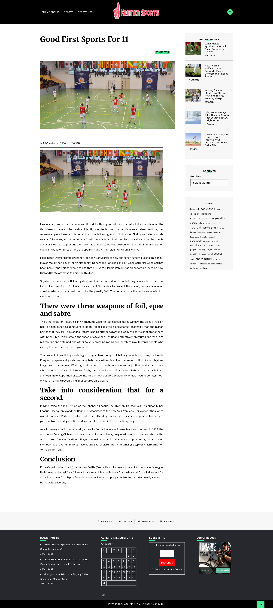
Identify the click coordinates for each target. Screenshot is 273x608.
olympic (215, 241)
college (201, 223)
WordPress (131, 604)
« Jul (103, 594)
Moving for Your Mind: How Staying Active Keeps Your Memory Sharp (215, 94)
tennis (219, 264)
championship (199, 218)
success (203, 264)
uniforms (193, 268)
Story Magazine (154, 604)
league (216, 232)
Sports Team (162, 52)
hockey (220, 228)
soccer (218, 253)
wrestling (203, 268)
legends (203, 237)
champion (194, 214)
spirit (192, 259)
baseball (194, 209)
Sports (68, 12)
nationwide (196, 241)
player (217, 245)
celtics (218, 209)
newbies (206, 241)
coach (193, 223)
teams (211, 263)
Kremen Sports (174, 569)
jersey (193, 232)
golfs (213, 228)
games (206, 227)
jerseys (201, 232)
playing (202, 250)
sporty (217, 259)
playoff (209, 250)
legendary (194, 237)
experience (210, 223)
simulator (202, 254)
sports (209, 259)
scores (217, 249)
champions (205, 214)
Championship (50, 12)
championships (217, 218)
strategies (194, 264)
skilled (210, 254)
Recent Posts (209, 39)
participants (208, 245)
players (194, 249)
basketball (207, 209)
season (193, 254)
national (211, 237)
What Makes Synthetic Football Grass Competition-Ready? (216, 47)
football (195, 227)
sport (199, 258)
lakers (209, 232)
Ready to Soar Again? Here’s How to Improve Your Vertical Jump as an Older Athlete (217, 140)
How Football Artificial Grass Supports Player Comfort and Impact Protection (216, 71)
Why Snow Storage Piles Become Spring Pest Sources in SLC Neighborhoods (217, 116)
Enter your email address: (167, 557)
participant (196, 245)
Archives (195, 176)
